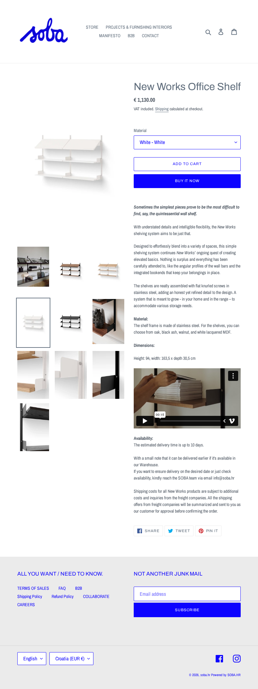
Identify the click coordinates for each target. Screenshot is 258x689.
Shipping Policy (29, 596)
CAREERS (26, 604)
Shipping (162, 109)
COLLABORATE (96, 596)
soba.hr (205, 675)
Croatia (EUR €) (69, 658)
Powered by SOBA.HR (226, 675)
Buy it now (187, 181)
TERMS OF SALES (33, 588)
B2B (78, 588)
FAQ (62, 588)
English (30, 658)
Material (140, 130)
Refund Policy (63, 596)
